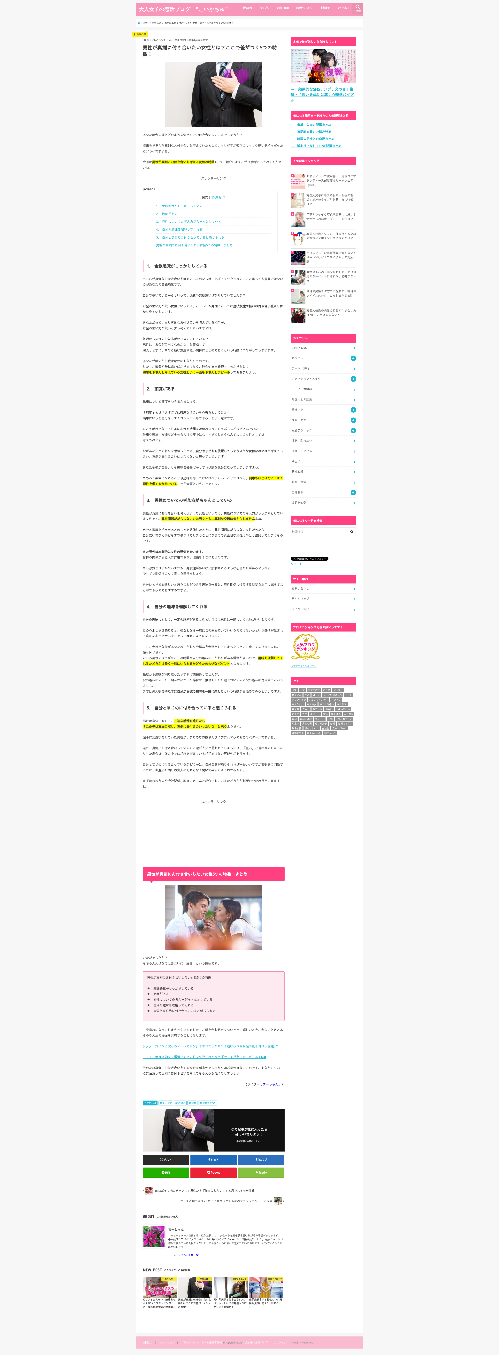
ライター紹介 (300, 609)
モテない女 (298, 704)
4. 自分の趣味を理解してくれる (179, 229)
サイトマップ (300, 599)
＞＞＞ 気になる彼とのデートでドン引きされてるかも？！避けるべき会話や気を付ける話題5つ (211, 1046)
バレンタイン (299, 699)
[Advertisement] (214, 831)
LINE (294, 689)
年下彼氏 (348, 713)
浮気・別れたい (302, 440)
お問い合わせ (300, 588)
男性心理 (247, 7)
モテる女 (167, 1102)
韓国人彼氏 (330, 733)
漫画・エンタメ (302, 451)
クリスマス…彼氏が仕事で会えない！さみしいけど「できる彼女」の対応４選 (331, 257)
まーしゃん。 (272, 1084)
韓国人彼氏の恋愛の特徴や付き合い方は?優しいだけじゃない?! (331, 313)
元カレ (305, 709)
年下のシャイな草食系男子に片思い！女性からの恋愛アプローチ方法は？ (331, 216)
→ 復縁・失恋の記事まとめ (311, 124)
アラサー (338, 689)
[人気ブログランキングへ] (305, 662)
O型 (303, 689)
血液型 (325, 728)
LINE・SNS (299, 348)
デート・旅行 (300, 368)
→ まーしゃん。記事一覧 (183, 1255)
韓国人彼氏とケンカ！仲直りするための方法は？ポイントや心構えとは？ (331, 236)
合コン (295, 713)
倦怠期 (295, 709)
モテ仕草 (342, 704)
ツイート (297, 564)
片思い (181, 1102)
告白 (304, 713)
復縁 (294, 718)
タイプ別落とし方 (332, 694)
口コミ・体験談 (302, 389)
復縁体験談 (306, 718)
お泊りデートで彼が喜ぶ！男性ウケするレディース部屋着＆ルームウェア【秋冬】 (331, 180)
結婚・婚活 (299, 482)
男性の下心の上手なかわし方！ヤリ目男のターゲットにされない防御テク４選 (331, 276)
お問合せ (148, 1342)
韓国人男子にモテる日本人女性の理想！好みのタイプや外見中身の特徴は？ (329, 199)
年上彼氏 (336, 713)
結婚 (193, 1102)
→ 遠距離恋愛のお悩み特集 (311, 131)
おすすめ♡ (314, 689)
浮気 (330, 718)
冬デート (317, 709)
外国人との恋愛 (302, 399)
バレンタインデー (318, 699)
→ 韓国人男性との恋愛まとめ (312, 138)
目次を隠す (217, 197)
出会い (329, 709)
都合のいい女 (314, 733)
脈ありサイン (312, 728)
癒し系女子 (321, 723)
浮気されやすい (344, 718)
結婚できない (210, 1102)
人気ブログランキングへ (304, 666)
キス (307, 694)
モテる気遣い (327, 704)
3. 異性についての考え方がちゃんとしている (188, 221)
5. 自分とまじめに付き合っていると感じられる (190, 237)
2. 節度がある (167, 214)
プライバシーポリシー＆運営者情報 (201, 1342)
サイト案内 (343, 7)
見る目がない (340, 728)
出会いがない (343, 709)
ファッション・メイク (306, 379)
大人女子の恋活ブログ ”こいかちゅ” (183, 9)
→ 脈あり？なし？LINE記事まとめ (316, 146)
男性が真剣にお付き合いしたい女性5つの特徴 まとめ (194, 245)
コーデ (316, 694)
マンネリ (336, 699)
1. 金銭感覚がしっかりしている (179, 206)
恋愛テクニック (304, 7)
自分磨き (325, 7)
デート (348, 694)
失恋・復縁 (283, 7)
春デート (319, 718)
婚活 (325, 713)
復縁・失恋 (299, 420)
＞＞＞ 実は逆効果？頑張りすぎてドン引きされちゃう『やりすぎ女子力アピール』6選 (204, 1057)
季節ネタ (297, 410)
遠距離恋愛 (299, 503)
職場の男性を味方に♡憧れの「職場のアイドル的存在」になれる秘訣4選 (331, 293)
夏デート (315, 713)
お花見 (326, 689)
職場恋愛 (296, 728)
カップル (264, 7)
